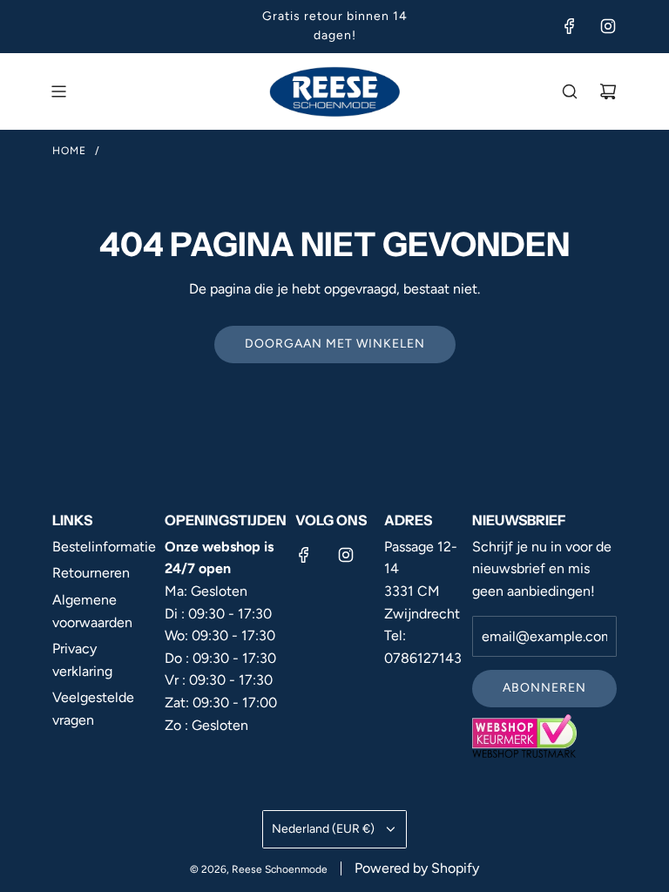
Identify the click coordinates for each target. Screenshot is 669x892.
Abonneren (544, 687)
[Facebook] (570, 26)
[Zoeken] (570, 91)
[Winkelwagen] (608, 91)
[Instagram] (608, 26)
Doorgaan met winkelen (335, 343)
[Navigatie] (58, 91)
